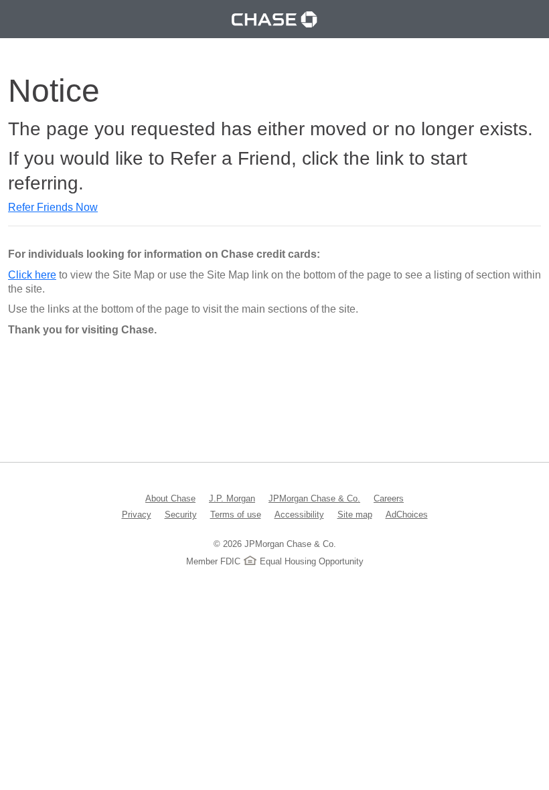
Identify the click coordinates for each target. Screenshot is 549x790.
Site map (354, 514)
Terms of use (235, 514)
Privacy (136, 514)
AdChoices (407, 514)
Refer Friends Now (53, 207)
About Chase (170, 498)
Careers (389, 498)
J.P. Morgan (232, 498)
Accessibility (299, 514)
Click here (32, 275)
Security (181, 514)
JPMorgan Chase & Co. (314, 498)
